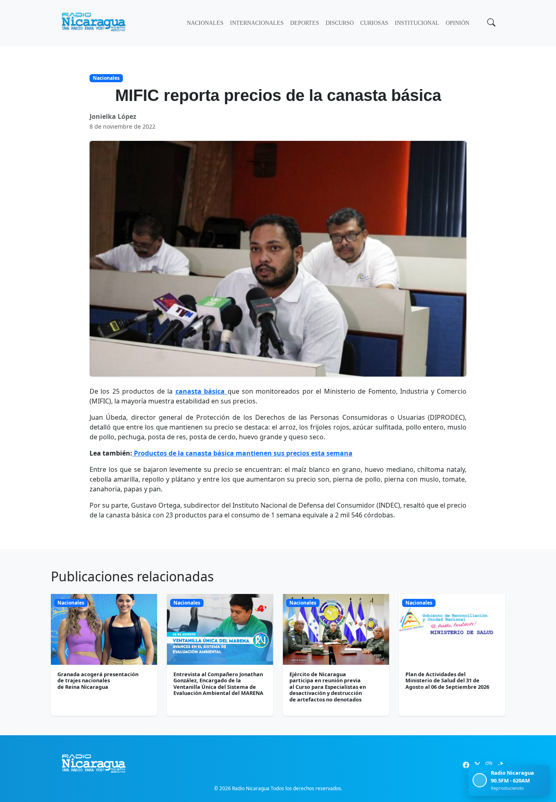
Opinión (457, 23)
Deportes (304, 23)
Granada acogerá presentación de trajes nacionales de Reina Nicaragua (97, 680)
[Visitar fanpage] (466, 764)
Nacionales (205, 23)
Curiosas (374, 23)
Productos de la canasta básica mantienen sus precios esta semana (242, 453)
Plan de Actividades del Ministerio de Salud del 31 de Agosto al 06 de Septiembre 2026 (447, 680)
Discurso (340, 23)
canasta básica (201, 391)
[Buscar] (490, 23)
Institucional (417, 23)
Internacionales (257, 23)
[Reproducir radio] (480, 780)
